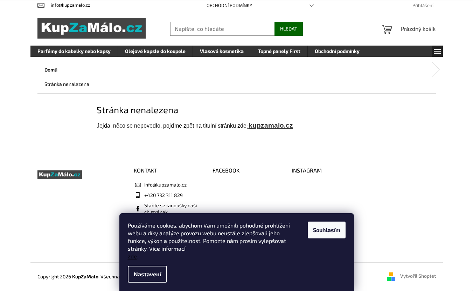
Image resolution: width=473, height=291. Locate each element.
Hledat (288, 29)
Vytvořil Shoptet (418, 276)
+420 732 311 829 (163, 195)
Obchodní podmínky (229, 5)
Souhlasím (326, 229)
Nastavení (147, 274)
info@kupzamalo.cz (165, 185)
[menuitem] (74, 51)
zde (132, 256)
